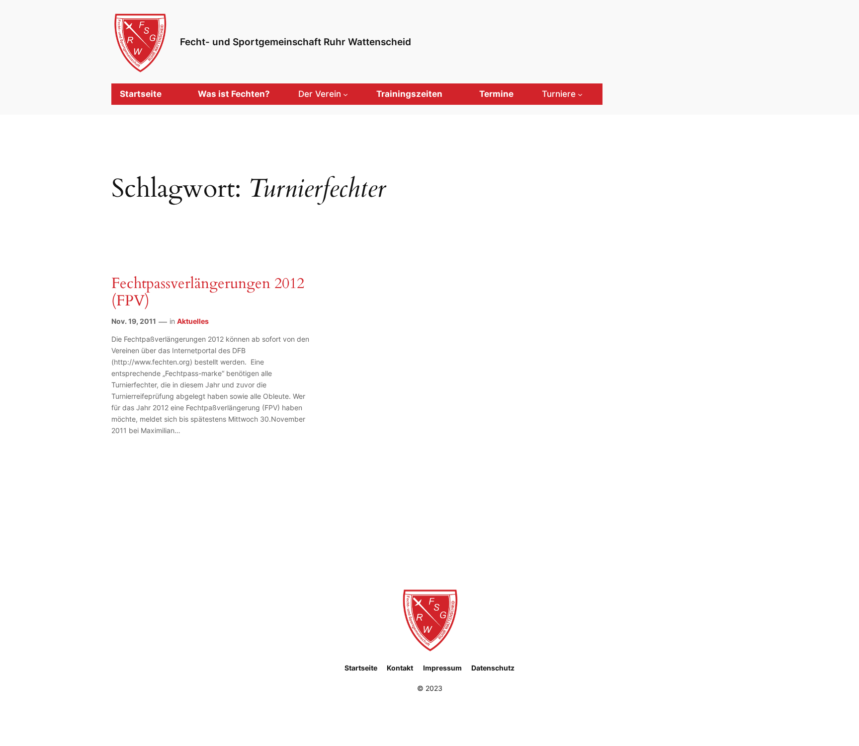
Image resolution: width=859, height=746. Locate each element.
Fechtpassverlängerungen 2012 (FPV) (207, 292)
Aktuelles (193, 321)
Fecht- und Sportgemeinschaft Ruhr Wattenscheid (295, 42)
